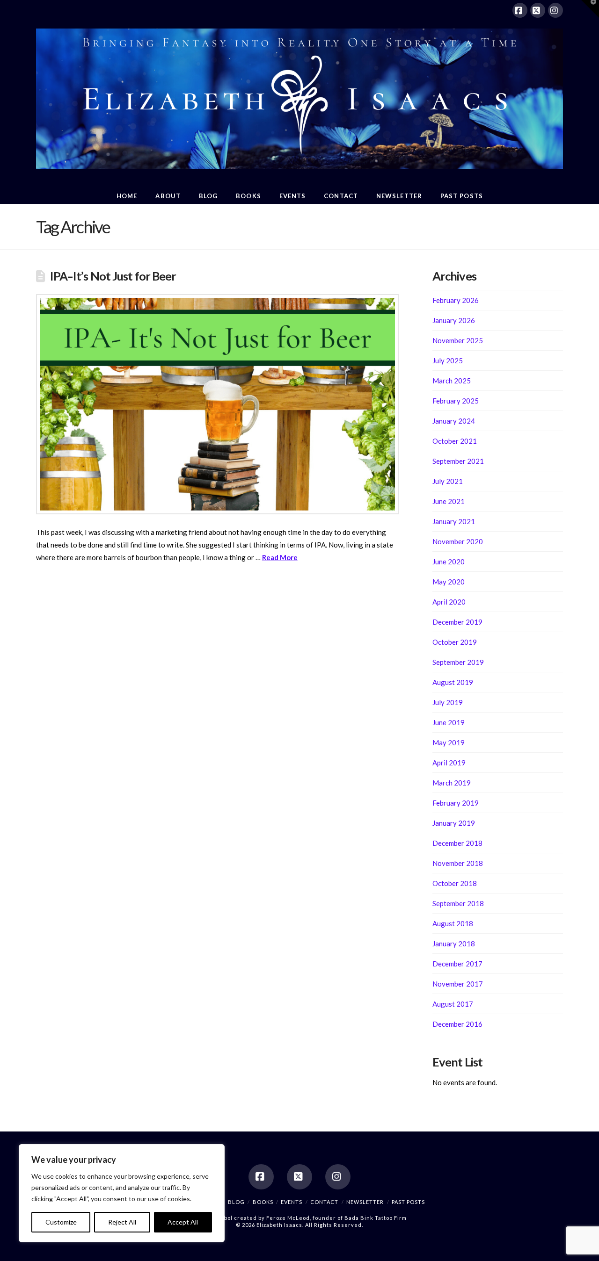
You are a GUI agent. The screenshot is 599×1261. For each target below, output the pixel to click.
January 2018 (453, 943)
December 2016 (457, 1024)
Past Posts (408, 1202)
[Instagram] (555, 10)
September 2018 (458, 903)
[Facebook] (519, 10)
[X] (537, 10)
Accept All (183, 1222)
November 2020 (457, 541)
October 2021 (454, 441)
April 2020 (449, 602)
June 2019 (448, 722)
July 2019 (447, 702)
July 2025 (447, 360)
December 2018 (457, 843)
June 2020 (448, 561)
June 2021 (448, 501)
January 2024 (453, 421)
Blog (236, 1202)
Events (291, 1202)
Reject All (122, 1222)
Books (263, 1202)
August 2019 (452, 682)
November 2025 (457, 340)
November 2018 (457, 863)
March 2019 (451, 782)
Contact (324, 1202)
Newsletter (365, 1202)
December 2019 (457, 622)
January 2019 (453, 823)
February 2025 (455, 400)
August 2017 (452, 1004)
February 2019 (455, 803)
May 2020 (448, 581)
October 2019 (454, 642)
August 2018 (452, 923)
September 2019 (458, 662)
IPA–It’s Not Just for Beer (113, 276)
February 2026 (455, 300)
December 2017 (457, 963)
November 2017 (457, 984)
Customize (61, 1222)
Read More (280, 557)
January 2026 (453, 320)
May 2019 (448, 742)
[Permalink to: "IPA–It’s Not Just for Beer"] (217, 404)
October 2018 (454, 883)
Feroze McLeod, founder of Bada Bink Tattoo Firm (336, 1218)
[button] (590, 9)
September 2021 (458, 461)
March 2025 (451, 380)
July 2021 (447, 481)
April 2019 (449, 762)
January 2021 (453, 521)
